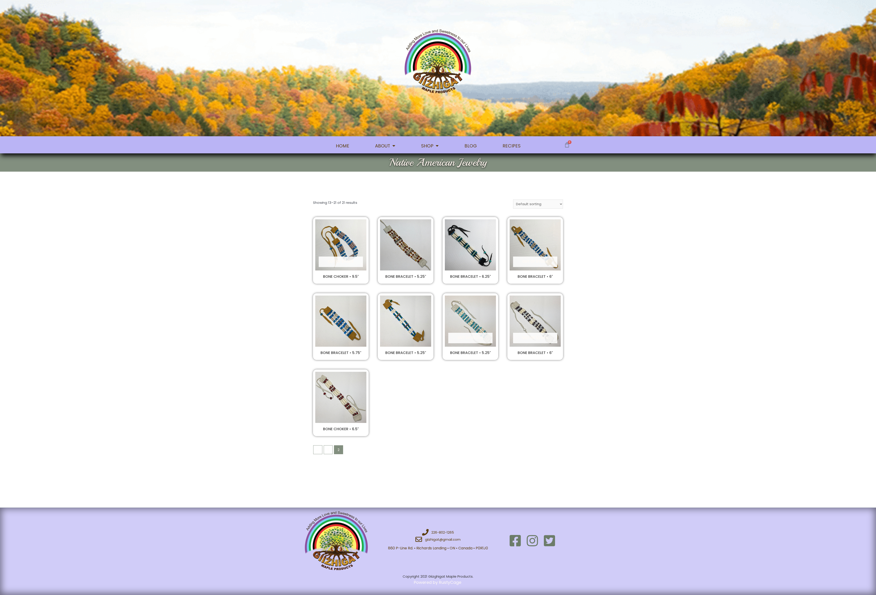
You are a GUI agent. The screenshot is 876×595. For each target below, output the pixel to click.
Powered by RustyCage (438, 582)
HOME (342, 146)
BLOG (470, 146)
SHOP (427, 146)
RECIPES (512, 146)
